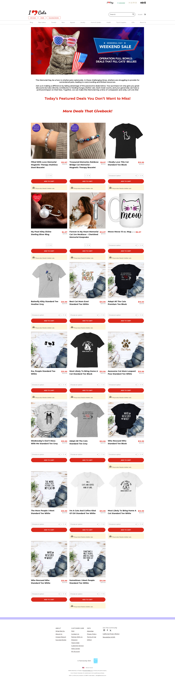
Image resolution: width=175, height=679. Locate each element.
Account (140, 14)
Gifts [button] (133, 22)
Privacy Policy (91, 634)
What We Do (60, 631)
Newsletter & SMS (109, 637)
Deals (42, 18)
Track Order (75, 643)
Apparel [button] (72, 22)
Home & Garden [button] (96, 22)
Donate (53, 22)
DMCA (89, 640)
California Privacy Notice (111, 634)
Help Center (75, 648)
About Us (59, 634)
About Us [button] (143, 22)
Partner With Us (76, 637)
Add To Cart (49, 181)
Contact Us (75, 634)
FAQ (72, 631)
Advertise (90, 631)
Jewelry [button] (82, 22)
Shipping (74, 640)
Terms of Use (91, 637)
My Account (75, 651)
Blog (31, 22)
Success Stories (54, 18)
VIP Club (33, 18)
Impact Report (61, 637)
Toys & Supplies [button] (121, 22)
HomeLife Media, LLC (88, 670)
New (63, 22)
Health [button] (109, 22)
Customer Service (77, 646)
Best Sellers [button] (42, 22)
